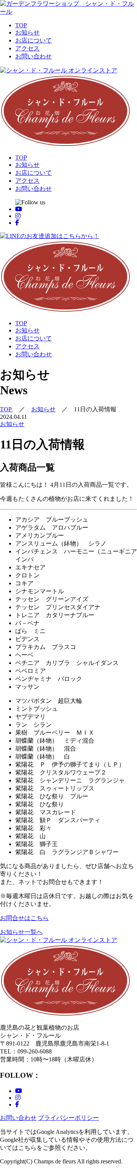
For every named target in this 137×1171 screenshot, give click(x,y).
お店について (33, 40)
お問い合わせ (33, 56)
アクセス (27, 48)
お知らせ (27, 32)
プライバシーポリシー (68, 1118)
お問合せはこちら (24, 918)
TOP (21, 25)
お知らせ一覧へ (21, 932)
